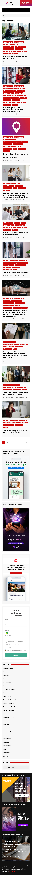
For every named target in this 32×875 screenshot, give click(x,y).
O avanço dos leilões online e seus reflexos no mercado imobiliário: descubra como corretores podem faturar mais (15, 354)
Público (24, 51)
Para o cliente (7, 102)
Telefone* (7, 630)
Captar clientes (7, 44)
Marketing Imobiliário (20, 46)
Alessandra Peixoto (9, 61)
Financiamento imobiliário (10, 707)
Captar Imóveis (16, 260)
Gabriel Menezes (9, 360)
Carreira (15, 44)
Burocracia (6, 88)
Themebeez (12, 871)
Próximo (25, 442)
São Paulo (15, 53)
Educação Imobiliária (8, 46)
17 (19, 442)
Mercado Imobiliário (8, 49)
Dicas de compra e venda (10, 141)
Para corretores (7, 51)
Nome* (6, 619)
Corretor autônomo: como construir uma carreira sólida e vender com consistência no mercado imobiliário (15, 195)
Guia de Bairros (19, 93)
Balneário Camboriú (19, 42)
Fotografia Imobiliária (8, 710)
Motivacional (14, 97)
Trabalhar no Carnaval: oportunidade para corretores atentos (15, 431)
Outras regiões (18, 49)
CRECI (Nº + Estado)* (10, 635)
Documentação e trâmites (10, 344)
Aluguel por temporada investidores (15, 272)
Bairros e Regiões (8, 42)
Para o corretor (17, 51)
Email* (6, 625)
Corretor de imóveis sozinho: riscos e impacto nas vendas (15, 233)
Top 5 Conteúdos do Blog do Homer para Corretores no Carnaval (15, 393)
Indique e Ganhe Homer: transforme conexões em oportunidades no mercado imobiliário (15, 156)
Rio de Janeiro (7, 53)
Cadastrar (16, 655)
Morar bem (6, 97)
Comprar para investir (9, 90)
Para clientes (7, 100)
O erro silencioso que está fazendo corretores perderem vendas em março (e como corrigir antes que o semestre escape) (15, 313)
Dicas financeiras (20, 90)
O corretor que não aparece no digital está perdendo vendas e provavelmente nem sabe (13, 109)
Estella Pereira (8, 160)
